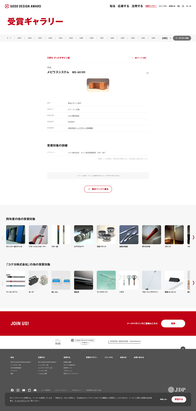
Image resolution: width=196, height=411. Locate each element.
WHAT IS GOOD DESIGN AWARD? (21, 362)
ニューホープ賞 (42, 370)
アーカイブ (14, 370)
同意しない (163, 399)
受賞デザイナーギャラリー (71, 373)
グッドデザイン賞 (16, 365)
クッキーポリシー (21, 401)
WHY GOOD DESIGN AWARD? (47, 362)
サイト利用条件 (46, 390)
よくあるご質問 (42, 373)
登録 (173, 323)
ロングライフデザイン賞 (45, 368)
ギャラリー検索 (183, 38)
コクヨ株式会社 (73, 116)
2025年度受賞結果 (16, 368)
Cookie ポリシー (76, 390)
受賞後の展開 (67, 362)
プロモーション (68, 370)
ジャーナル (109, 357)
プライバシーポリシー (61, 390)
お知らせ (123, 357)
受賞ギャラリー (91, 357)
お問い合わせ (139, 357)
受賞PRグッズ (68, 368)
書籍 (12, 373)
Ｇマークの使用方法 (69, 365)
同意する (179, 399)
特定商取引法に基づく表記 (93, 390)
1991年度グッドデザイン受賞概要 (80, 128)
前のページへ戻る (140, 58)
